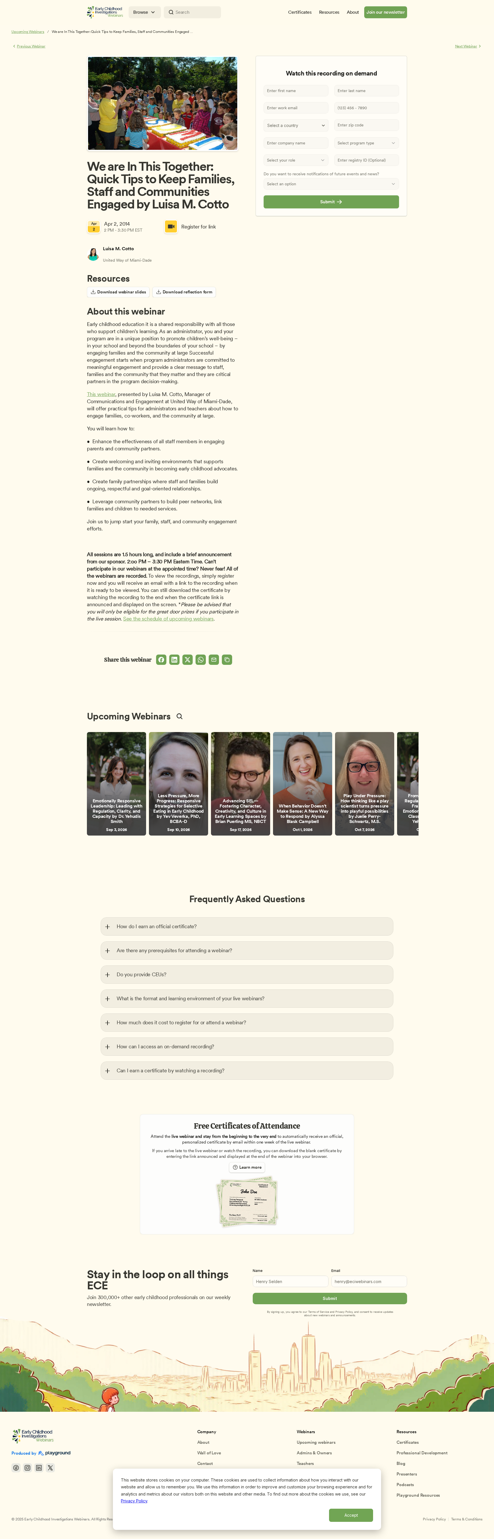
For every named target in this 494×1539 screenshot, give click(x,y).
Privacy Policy (134, 1500)
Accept (351, 1515)
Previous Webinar (31, 46)
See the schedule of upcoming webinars (168, 619)
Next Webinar (466, 46)
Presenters (407, 1474)
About (203, 1442)
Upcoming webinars (316, 1442)
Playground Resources (418, 1495)
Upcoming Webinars (27, 31)
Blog (401, 1463)
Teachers (305, 1463)
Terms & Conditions (467, 1519)
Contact (205, 1463)
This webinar (101, 394)
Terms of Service (318, 1311)
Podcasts (405, 1484)
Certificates (408, 1442)
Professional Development (422, 1453)
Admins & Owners (314, 1453)
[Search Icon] (192, 12)
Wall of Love (209, 1453)
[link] (116, 784)
